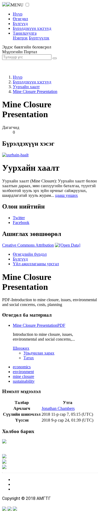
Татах (28, 358)
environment (23, 371)
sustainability (24, 381)
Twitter (19, 217)
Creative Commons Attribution (28, 245)
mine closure (23, 376)
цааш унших (66, 195)
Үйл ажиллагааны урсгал (36, 264)
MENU (17, 5)
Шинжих (21, 348)
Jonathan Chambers (58, 408)
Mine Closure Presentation (35, 91)
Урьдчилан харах (38, 353)
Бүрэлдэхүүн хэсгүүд (32, 28)
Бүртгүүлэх (39, 38)
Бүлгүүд (20, 23)
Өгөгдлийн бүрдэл (30, 254)
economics (22, 367)
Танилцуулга (25, 33)
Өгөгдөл (20, 19)
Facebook (21, 222)
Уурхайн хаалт (26, 86)
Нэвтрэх (20, 38)
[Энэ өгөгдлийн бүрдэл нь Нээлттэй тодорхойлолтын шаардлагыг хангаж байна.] (67, 245)
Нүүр (17, 14)
